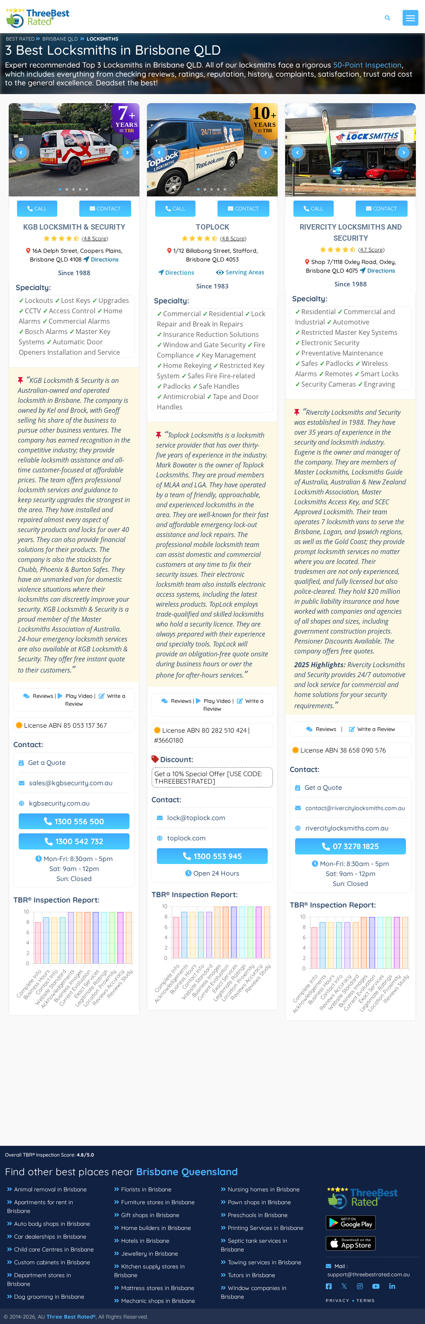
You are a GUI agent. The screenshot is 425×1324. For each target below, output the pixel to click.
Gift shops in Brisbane (150, 1215)
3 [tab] (73, 189)
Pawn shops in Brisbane (259, 1202)
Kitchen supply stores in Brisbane (149, 1271)
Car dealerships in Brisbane (50, 1236)
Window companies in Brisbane (253, 1292)
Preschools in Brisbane (258, 1215)
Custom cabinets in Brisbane (52, 1262)
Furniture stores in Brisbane (158, 1202)
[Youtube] (376, 1286)
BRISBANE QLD (60, 39)
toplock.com (186, 838)
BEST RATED (20, 39)
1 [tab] (60, 189)
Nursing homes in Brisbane (264, 1189)
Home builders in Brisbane (156, 1228)
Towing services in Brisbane (264, 1262)
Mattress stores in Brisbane (157, 1288)
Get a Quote (47, 762)
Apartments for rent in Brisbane (40, 1206)
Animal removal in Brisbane (50, 1189)
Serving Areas (244, 272)
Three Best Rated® (70, 1316)
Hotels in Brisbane (145, 1240)
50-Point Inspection (367, 65)
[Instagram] (360, 1286)
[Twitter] (344, 1286)
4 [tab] (80, 189)
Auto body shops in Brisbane (52, 1223)
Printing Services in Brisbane (265, 1228)
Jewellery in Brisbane (149, 1253)
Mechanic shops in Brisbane (158, 1301)
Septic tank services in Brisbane (254, 1245)
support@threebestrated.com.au (368, 1274)
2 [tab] (67, 189)
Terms (366, 1300)
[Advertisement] (212, 1087)
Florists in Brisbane (146, 1189)
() (95, 238)
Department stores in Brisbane (39, 1279)
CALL (40, 208)
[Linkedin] (392, 1286)
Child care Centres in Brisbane (54, 1249)
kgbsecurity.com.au (59, 803)
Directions (104, 259)
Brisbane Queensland (187, 1171)
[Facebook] (329, 1286)
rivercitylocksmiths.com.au (346, 828)
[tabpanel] (74, 156)
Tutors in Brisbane (251, 1275)
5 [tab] (86, 189)
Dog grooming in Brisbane (49, 1296)
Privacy (338, 1300)
